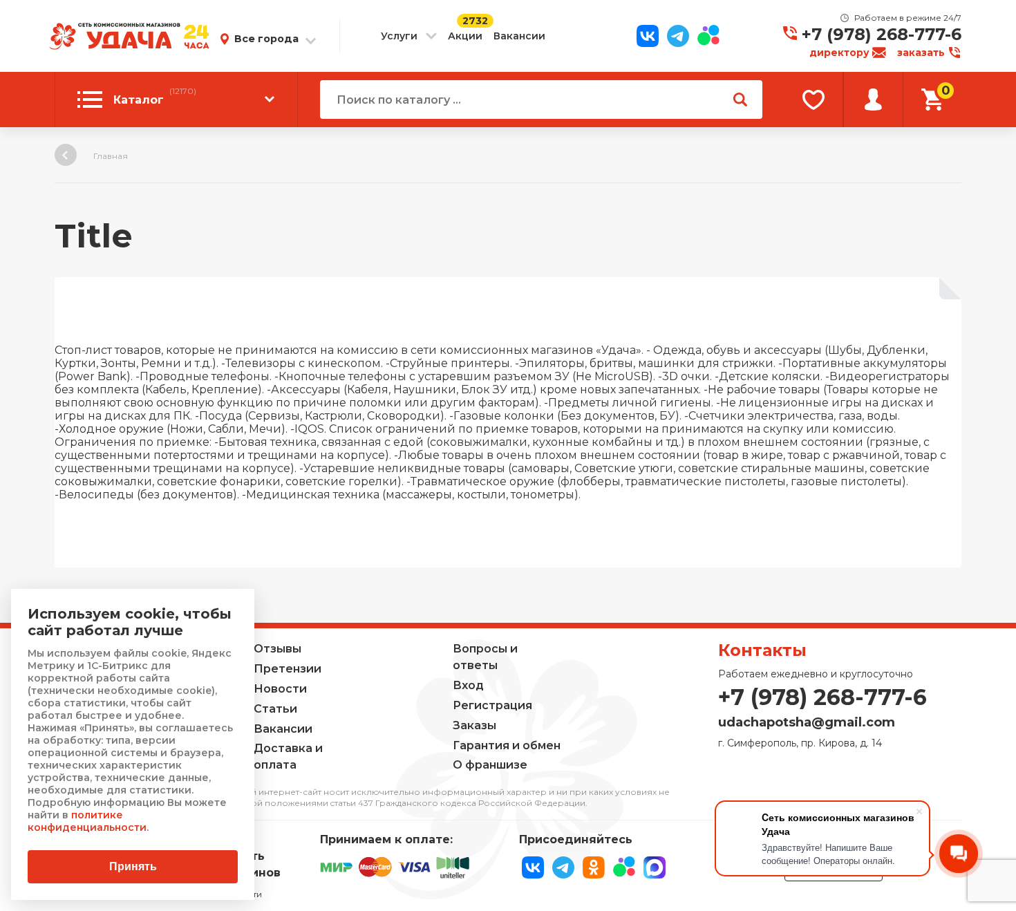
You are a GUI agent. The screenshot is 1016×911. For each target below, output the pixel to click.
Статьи (275, 708)
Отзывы (277, 648)
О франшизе (490, 764)
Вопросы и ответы (485, 657)
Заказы (474, 725)
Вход (468, 685)
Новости (280, 688)
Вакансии (519, 36)
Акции (465, 36)
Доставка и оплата (288, 756)
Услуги (399, 36)
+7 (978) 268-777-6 (881, 34)
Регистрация (492, 705)
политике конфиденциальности (87, 821)
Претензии (287, 668)
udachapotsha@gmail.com (806, 722)
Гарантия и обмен (507, 745)
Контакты (762, 650)
